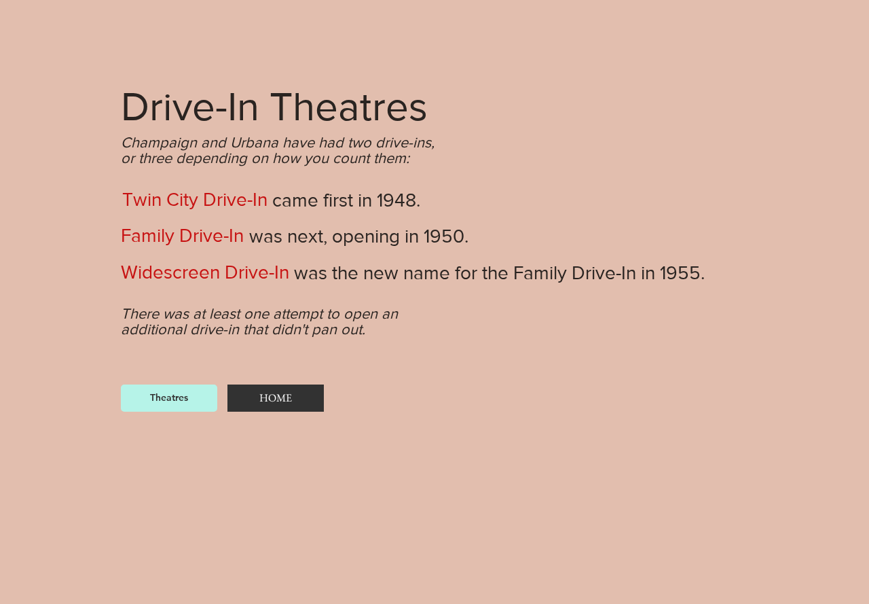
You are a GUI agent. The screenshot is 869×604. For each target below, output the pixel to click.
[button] (194, 199)
